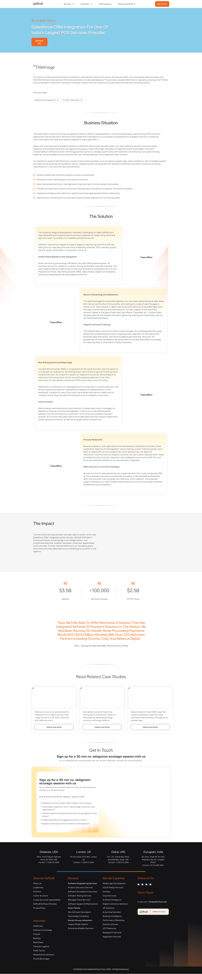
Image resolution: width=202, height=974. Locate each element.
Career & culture (40, 895)
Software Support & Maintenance (83, 904)
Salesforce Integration (45, 100)
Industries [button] (85, 4)
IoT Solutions (108, 908)
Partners (37, 891)
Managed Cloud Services (79, 900)
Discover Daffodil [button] (125, 4)
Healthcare (38, 926)
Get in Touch (162, 4)
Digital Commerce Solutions (115, 904)
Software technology (42, 930)
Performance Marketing (113, 920)
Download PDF (39, 42)
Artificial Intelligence (112, 900)
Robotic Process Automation (80, 920)
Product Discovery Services (80, 887)
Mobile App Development (114, 883)
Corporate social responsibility (46, 900)
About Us (37, 883)
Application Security (112, 936)
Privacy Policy (39, 908)
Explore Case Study (54, 727)
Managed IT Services (112, 932)
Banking (37, 938)
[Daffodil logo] (37, 4)
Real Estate (38, 942)
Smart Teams (74, 908)
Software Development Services (82, 891)
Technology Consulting (78, 916)
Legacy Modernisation (78, 924)
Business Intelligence (112, 916)
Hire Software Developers (79, 912)
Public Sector (39, 950)
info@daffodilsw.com (157, 902)
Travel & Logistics (41, 946)
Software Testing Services (79, 895)
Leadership (38, 887)
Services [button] (67, 4)
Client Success (105, 4)
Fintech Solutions (71, 100)
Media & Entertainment (43, 954)
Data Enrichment (110, 924)
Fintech (36, 934)
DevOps (106, 891)
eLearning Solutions (112, 912)
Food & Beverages (41, 959)
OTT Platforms (109, 928)
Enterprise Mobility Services (80, 928)
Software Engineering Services (82, 883)
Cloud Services (109, 895)
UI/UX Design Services (113, 887)
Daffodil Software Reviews (45, 904)
